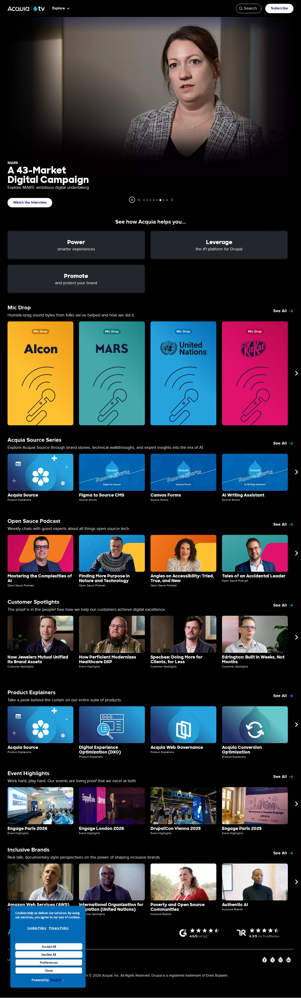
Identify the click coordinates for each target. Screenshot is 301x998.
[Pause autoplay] (132, 200)
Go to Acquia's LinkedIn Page (289, 960)
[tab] (144, 200)
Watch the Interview (30, 202)
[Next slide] (172, 200)
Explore (58, 8)
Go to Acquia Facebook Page (265, 960)
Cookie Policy (36, 928)
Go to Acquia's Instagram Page (281, 960)
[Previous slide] (139, 200)
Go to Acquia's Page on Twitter (273, 960)
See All (280, 311)
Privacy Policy (59, 928)
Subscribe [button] (279, 8)
